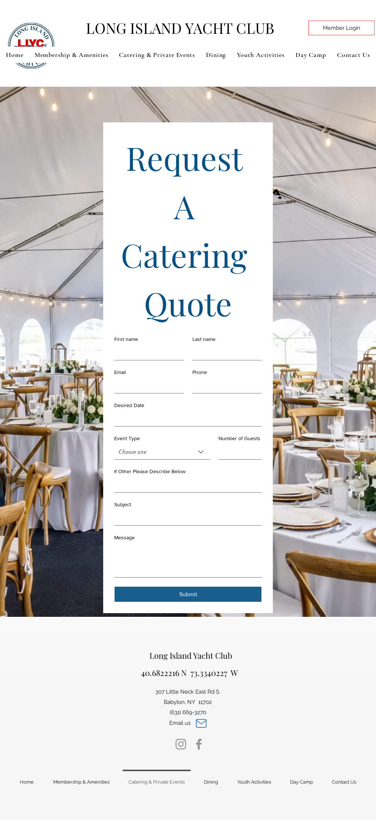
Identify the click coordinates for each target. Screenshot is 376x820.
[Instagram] (181, 744)
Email (120, 372)
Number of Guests (239, 438)
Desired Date (129, 405)
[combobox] (162, 452)
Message (124, 537)
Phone (199, 372)
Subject (122, 504)
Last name (204, 339)
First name (126, 339)
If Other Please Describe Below (149, 471)
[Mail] (201, 723)
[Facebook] (199, 744)
